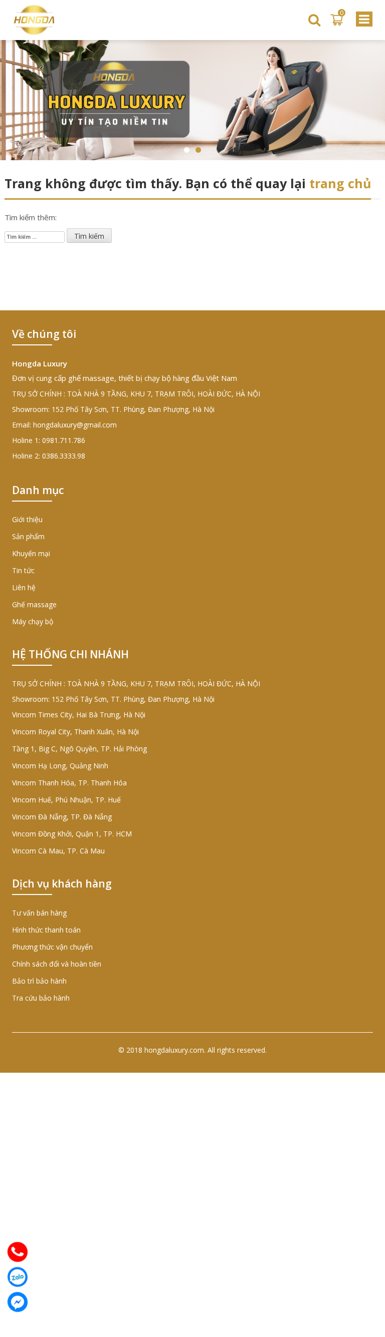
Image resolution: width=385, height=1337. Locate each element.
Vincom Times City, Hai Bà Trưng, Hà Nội (78, 714)
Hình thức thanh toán (46, 930)
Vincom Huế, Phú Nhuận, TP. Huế (66, 799)
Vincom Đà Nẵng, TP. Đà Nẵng (62, 816)
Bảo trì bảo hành (39, 981)
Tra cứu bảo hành (41, 998)
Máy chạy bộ (32, 621)
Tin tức (23, 570)
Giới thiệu (27, 519)
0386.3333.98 (63, 456)
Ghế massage (34, 604)
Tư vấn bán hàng (39, 913)
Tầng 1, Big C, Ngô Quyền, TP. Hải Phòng (79, 748)
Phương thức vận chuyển (52, 947)
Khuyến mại (31, 553)
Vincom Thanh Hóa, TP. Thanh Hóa (69, 782)
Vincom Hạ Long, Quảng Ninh (60, 765)
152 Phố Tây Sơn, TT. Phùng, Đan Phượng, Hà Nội (133, 409)
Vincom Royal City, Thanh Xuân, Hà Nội (75, 731)
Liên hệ (24, 587)
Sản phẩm (28, 536)
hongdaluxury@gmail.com (75, 424)
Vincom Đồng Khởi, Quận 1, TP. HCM (72, 833)
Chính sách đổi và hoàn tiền (56, 964)
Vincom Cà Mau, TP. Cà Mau (58, 850)
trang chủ (340, 183)
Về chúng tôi (44, 334)
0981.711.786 (63, 440)
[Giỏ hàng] (336, 20)
